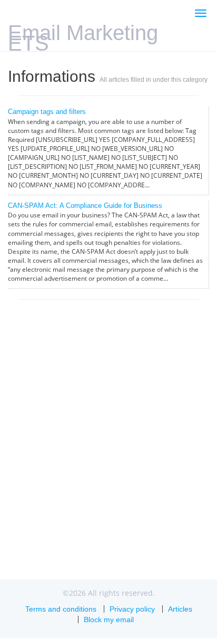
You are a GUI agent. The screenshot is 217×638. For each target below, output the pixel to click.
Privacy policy (132, 609)
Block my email (109, 619)
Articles (180, 609)
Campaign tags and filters (47, 112)
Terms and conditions (60, 609)
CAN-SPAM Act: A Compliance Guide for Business (85, 206)
